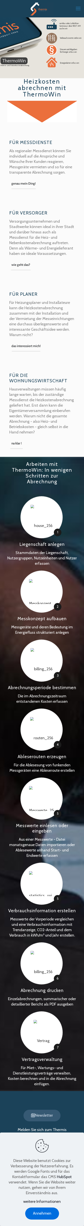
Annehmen (42, 1213)
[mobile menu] (78, 8)
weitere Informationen (42, 1201)
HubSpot (64, 1176)
